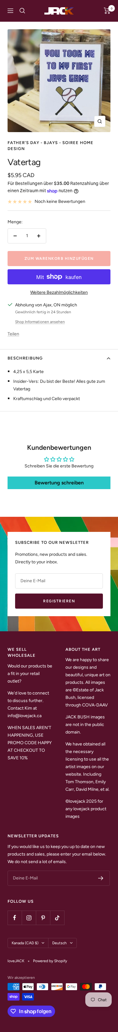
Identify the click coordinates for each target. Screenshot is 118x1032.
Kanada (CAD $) (25, 943)
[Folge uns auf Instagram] (29, 918)
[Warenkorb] (107, 11)
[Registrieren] (101, 878)
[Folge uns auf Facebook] (15, 918)
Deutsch (59, 943)
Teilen (13, 334)
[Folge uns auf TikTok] (57, 918)
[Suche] (22, 11)
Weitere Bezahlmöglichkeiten (59, 292)
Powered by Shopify (50, 961)
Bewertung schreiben (59, 483)
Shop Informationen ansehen (40, 322)
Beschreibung (25, 358)
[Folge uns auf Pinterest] (43, 918)
